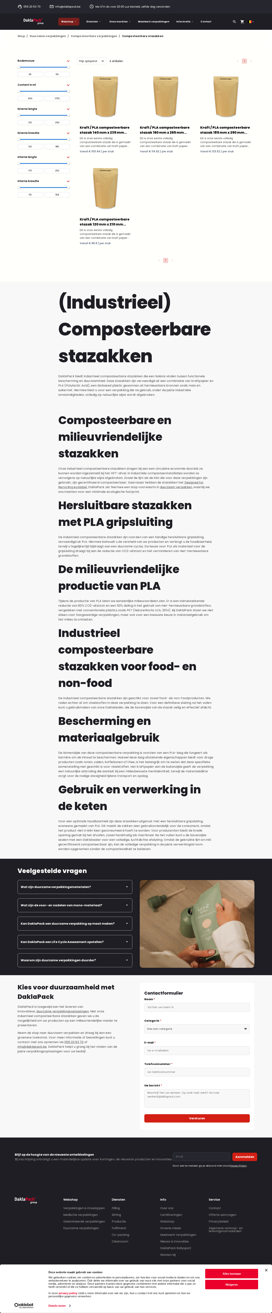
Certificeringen (171, 1215)
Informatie (183, 21)
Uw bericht (153, 1085)
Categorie (152, 1021)
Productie (119, 1221)
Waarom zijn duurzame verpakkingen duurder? (58, 960)
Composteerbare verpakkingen (95, 36)
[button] (44, 60)
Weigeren (232, 1284)
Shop (23, 36)
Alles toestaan (232, 1273)
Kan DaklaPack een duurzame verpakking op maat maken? (68, 923)
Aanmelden (244, 1157)
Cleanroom (120, 1241)
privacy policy (67, 1293)
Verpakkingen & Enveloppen (84, 1208)
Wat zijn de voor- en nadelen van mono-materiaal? (61, 905)
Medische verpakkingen (80, 1215)
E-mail (150, 1042)
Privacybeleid (218, 1221)
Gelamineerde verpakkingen (84, 1221)
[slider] (19, 67)
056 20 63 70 (32, 7)
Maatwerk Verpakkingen (178, 1235)
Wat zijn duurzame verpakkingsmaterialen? (56, 887)
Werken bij (168, 1255)
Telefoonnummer (158, 1064)
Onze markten (118, 21)
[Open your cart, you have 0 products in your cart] (242, 22)
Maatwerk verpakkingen (153, 21)
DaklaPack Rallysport (175, 1248)
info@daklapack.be (67, 7)
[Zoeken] (234, 22)
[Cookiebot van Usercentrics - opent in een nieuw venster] (24, 1306)
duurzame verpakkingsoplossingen (62, 1011)
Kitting (116, 1215)
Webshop (67, 21)
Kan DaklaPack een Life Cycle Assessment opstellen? (62, 942)
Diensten (92, 21)
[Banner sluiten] (266, 1270)
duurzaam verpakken (176, 487)
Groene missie (170, 1228)
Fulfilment (119, 1228)
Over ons (166, 1208)
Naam (149, 999)
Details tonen (57, 1305)
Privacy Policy (237, 1166)
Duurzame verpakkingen (49, 36)
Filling (116, 1208)
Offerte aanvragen (222, 1215)
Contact (206, 21)
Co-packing (120, 1235)
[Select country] (251, 21)
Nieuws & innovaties (174, 1241)
